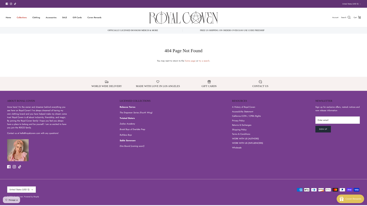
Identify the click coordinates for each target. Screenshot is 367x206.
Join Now (205, 136)
